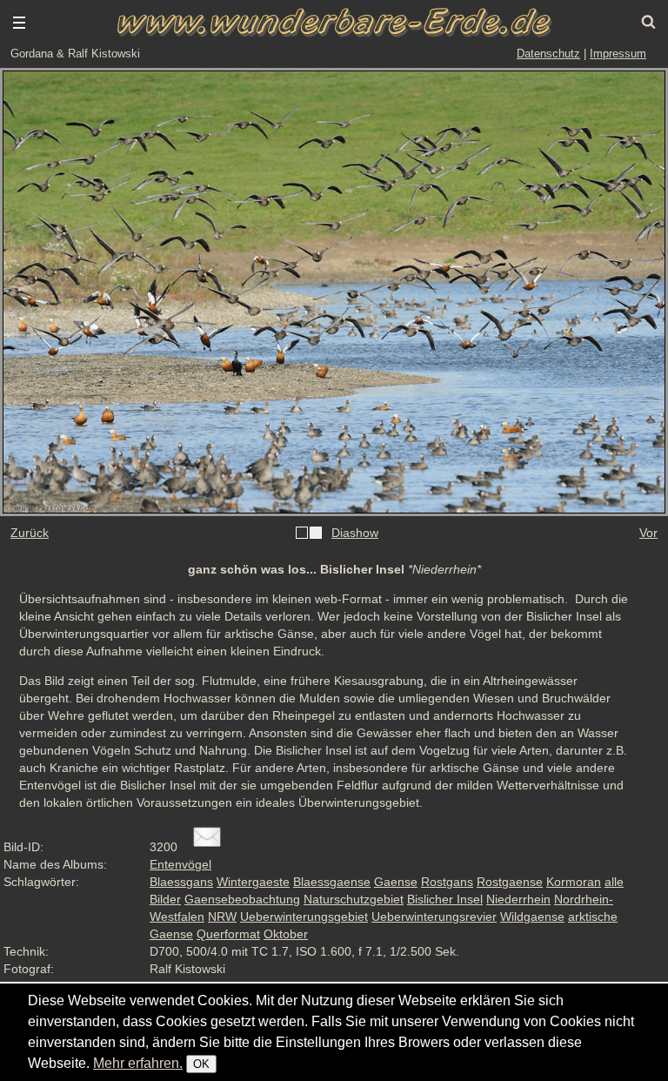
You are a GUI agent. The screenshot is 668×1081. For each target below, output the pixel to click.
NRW (222, 916)
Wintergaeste (253, 882)
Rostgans (447, 882)
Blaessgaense (332, 882)
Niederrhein (518, 899)
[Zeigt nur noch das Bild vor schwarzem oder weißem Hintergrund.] (309, 533)
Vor (648, 533)
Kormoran (573, 882)
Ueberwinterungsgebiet (304, 916)
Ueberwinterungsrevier (434, 916)
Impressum (618, 53)
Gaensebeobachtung (242, 899)
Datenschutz (548, 53)
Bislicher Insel (445, 899)
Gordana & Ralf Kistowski (75, 53)
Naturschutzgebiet (354, 899)
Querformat (228, 934)
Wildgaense (532, 916)
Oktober (286, 934)
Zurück (29, 533)
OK (201, 1064)
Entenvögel (180, 864)
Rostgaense (510, 882)
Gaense (396, 882)
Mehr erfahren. (138, 1063)
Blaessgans (181, 882)
